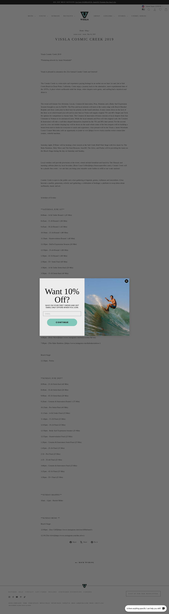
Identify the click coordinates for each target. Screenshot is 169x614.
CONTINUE (62, 322)
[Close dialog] (126, 281)
